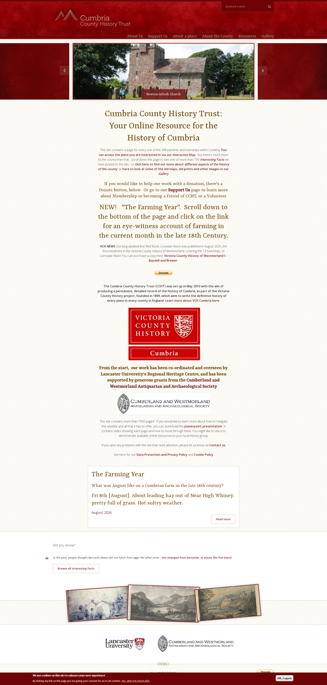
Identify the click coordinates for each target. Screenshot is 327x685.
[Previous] (64, 70)
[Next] (262, 70)
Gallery (268, 36)
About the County (217, 36)
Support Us (157, 36)
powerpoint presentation (203, 426)
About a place (185, 36)
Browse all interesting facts (76, 568)
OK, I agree (284, 678)
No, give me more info (135, 680)
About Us (135, 36)
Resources (247, 36)
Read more (223, 519)
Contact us (217, 445)
